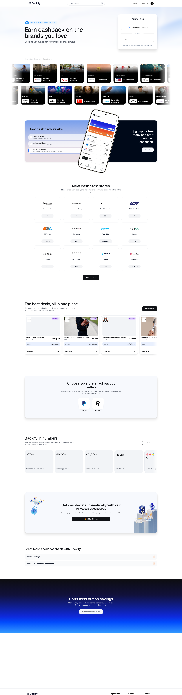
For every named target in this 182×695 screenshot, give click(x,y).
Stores (135, 3)
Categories (144, 3)
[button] (48, 59)
